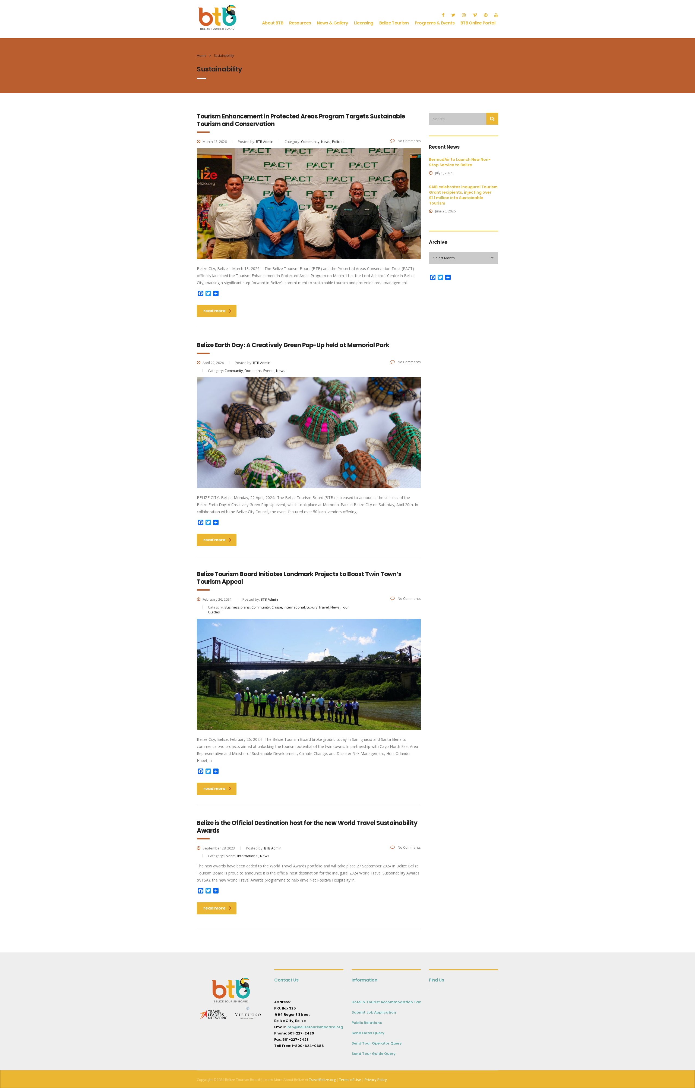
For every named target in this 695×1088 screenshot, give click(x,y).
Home (201, 55)
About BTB (272, 23)
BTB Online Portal (477, 23)
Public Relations (367, 1022)
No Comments (409, 140)
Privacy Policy (376, 1079)
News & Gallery (332, 23)
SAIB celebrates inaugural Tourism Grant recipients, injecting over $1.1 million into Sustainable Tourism (463, 195)
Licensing (363, 23)
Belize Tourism (394, 23)
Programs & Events (434, 23)
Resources (300, 23)
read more (214, 310)
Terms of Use (349, 1079)
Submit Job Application (374, 1012)
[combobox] (463, 258)
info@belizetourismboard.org (314, 1027)
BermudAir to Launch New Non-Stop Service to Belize (460, 162)
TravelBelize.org (322, 1079)
